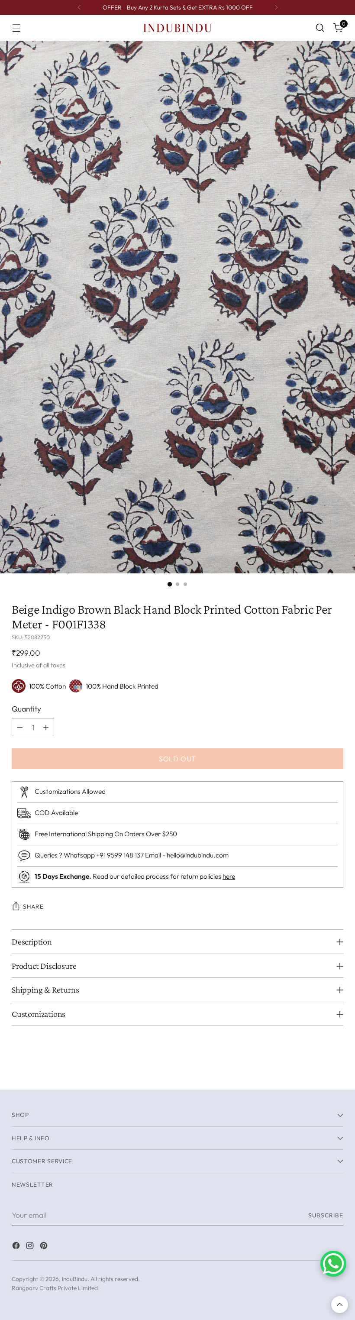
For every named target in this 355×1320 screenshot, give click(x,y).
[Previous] (79, 7)
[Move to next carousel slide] (336, 1073)
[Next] (276, 7)
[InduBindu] (177, 27)
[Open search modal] (320, 28)
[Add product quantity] (46, 727)
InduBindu (74, 1279)
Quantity (26, 709)
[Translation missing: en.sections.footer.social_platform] (17, 1247)
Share (33, 906)
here (229, 876)
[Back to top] (339, 1304)
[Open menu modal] (16, 28)
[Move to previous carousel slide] (316, 1073)
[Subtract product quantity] (20, 727)
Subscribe (325, 1215)
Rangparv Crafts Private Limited (55, 1288)
